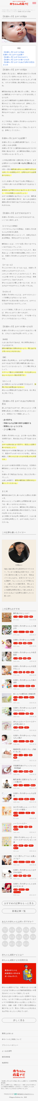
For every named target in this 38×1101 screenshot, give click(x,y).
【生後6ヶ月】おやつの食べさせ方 (16, 60)
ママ (26, 845)
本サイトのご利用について (11, 1039)
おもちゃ (21, 631)
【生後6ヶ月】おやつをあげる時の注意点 (18, 62)
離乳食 (26, 616)
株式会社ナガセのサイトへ (25, 1094)
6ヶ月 (20, 616)
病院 (32, 672)
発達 (27, 631)
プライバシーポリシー (10, 1045)
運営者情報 (6, 1057)
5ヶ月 (15, 616)
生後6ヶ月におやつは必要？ (13, 55)
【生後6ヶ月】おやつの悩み (13, 52)
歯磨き (28, 686)
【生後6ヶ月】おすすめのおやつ (15, 57)
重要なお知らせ (7, 1033)
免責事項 (5, 1063)
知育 (31, 713)
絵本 (29, 875)
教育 (25, 658)
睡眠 (15, 757)
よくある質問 (7, 1051)
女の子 (16, 815)
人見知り (21, 686)
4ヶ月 (15, 755)
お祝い (21, 727)
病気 (28, 672)
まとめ (5, 65)
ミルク (26, 697)
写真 (33, 813)
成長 (20, 643)
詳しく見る (19, 1020)
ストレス (26, 785)
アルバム (21, 813)
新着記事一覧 (19, 911)
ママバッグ (17, 892)
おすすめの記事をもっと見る (19, 903)
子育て (26, 727)
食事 (31, 616)
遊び (31, 631)
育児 (27, 741)
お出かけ (21, 862)
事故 (20, 672)
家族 (30, 826)
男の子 (16, 848)
